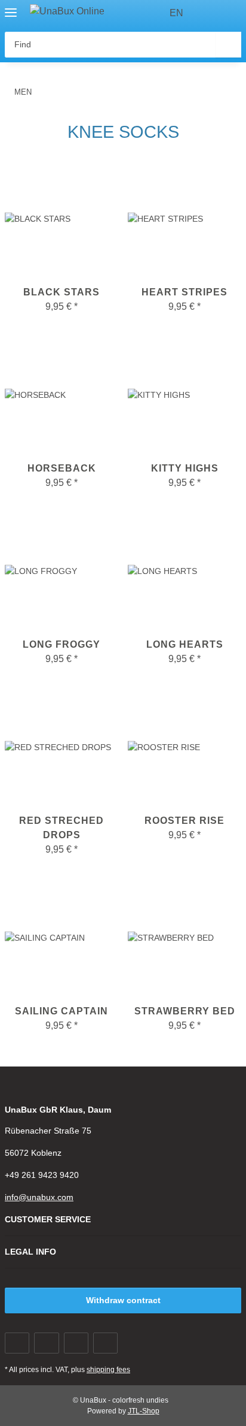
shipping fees (108, 1369)
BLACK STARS (61, 292)
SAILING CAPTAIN (61, 1011)
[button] (210, 13)
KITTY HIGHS (185, 468)
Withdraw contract (123, 1300)
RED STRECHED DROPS (61, 827)
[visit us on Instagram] (105, 1343)
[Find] (228, 45)
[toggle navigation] (11, 7)
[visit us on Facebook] (17, 1343)
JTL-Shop (143, 1411)
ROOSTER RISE (184, 820)
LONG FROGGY (61, 644)
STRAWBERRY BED (184, 1011)
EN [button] (176, 13)
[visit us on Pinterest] (76, 1343)
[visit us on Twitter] (46, 1343)
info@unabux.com (39, 1197)
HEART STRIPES (184, 292)
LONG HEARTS (184, 644)
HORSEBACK (61, 468)
